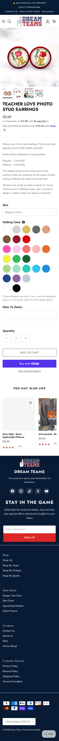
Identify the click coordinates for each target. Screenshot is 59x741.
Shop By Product (12, 570)
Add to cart (29, 352)
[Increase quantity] (26, 338)
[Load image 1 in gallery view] (29, 57)
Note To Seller (12, 307)
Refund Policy (10, 671)
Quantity (9, 331)
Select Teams (10, 611)
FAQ (5, 641)
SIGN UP (29, 537)
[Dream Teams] (29, 21)
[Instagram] (21, 491)
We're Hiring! (10, 646)
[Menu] (3, 21)
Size (5, 205)
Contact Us (9, 630)
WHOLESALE (48, 11)
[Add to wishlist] (30, 403)
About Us (8, 635)
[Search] (10, 21)
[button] (29, 121)
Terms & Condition (13, 681)
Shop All (7, 560)
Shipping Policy (11, 676)
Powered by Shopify (31, 729)
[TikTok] (29, 491)
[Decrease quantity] (6, 338)
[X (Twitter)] (38, 491)
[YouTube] (46, 491)
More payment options (29, 371)
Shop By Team (11, 565)
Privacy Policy (10, 666)
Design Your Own (12, 595)
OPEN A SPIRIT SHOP (30, 11)
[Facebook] (12, 491)
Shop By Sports (11, 575)
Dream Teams (16, 729)
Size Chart (8, 600)
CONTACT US (11, 11)
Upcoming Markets (13, 606)
